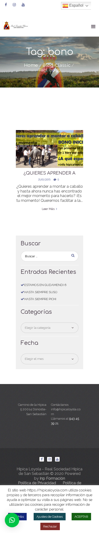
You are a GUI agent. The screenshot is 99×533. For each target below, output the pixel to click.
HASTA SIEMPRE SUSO (40, 292)
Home (31, 65)
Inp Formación (52, 478)
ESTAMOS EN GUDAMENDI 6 (45, 285)
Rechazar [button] (50, 526)
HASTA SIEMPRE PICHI (40, 299)
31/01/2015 (44, 179)
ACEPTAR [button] (81, 516)
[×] (12, 520)
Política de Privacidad (37, 483)
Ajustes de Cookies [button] (50, 516)
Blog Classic (57, 65)
